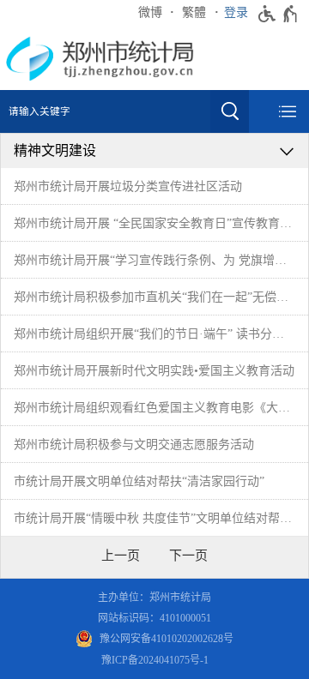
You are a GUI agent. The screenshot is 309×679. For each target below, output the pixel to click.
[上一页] (120, 555)
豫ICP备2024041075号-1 (155, 660)
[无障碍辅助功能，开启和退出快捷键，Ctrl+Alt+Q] (278, 13)
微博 (150, 12)
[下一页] (188, 555)
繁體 (194, 12)
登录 (236, 12)
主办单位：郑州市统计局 (154, 598)
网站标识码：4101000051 (154, 618)
